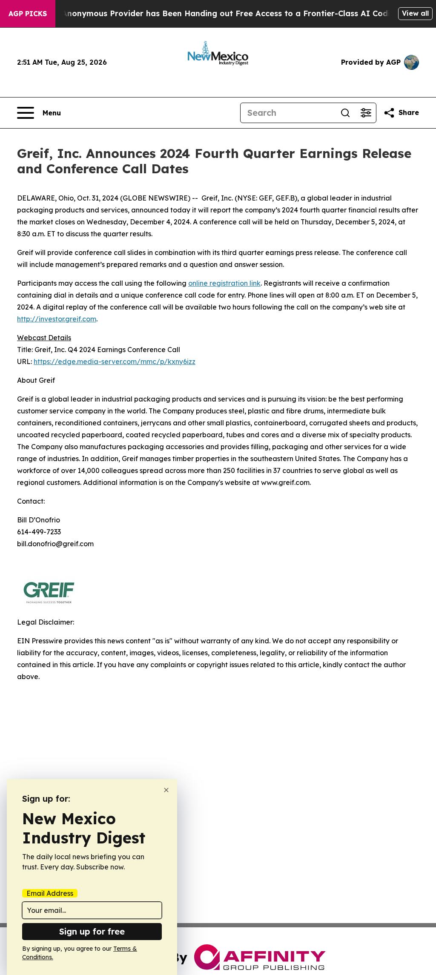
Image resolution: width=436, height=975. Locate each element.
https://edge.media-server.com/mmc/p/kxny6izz (114, 361)
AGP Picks (28, 13)
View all (415, 13)
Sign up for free (92, 931)
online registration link (224, 283)
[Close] (166, 790)
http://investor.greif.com (56, 319)
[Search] (345, 113)
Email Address (49, 893)
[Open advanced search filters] (366, 113)
